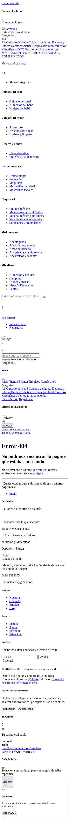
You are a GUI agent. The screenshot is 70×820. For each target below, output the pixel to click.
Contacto (16, 432)
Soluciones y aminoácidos (25, 222)
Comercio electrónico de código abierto (33, 681)
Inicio (12, 493)
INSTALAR (9, 812)
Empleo (14, 604)
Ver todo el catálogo (14, 63)
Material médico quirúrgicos (26, 215)
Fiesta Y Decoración (21, 285)
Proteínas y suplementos (24, 156)
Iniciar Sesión (17, 324)
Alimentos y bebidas (21, 274)
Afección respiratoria (22, 245)
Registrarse (16, 327)
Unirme (44, 656)
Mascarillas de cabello (22, 186)
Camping (15, 278)
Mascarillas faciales (21, 190)
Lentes (13, 288)
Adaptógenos (17, 242)
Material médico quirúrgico (26, 212)
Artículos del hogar (21, 130)
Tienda (6, 432)
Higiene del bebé (19, 108)
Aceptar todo (25, 708)
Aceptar (7, 425)
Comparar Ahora (12, 22)
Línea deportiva (19, 153)
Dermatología (17, 175)
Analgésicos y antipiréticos (25, 252)
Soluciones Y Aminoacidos (25, 219)
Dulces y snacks (19, 281)
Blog (12, 608)
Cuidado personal (20, 101)
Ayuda (26, 432)
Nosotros (14, 597)
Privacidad (15, 634)
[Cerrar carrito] (3, 729)
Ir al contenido (10, 3)
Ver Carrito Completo (27, 748)
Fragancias (16, 179)
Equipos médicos (19, 208)
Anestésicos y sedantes (23, 256)
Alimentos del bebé (21, 105)
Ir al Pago (8, 748)
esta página (37, 473)
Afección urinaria (20, 249)
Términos (15, 630)
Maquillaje (15, 182)
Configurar (9, 708)
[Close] (24, 23)
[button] (35, 32)
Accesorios (16, 127)
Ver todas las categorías (32, 395)
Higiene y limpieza (20, 134)
